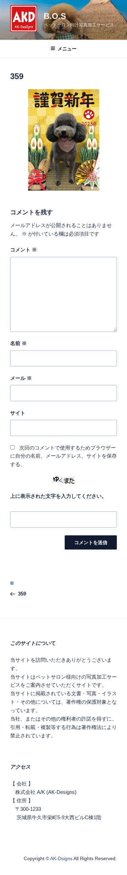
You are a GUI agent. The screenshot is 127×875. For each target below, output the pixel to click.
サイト (17, 413)
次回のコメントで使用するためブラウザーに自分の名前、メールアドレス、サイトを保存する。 (63, 456)
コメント (23, 249)
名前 (18, 343)
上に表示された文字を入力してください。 (58, 496)
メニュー (67, 48)
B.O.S (55, 16)
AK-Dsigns (61, 858)
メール (21, 378)
